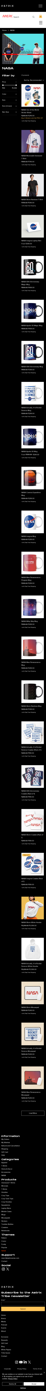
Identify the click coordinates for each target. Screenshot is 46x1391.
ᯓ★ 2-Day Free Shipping (28, 121)
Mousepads (5, 1218)
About (3, 1331)
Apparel (4, 1162)
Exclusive (4, 1337)
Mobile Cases (6, 1211)
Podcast (4, 1325)
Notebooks (5, 1230)
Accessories (5, 1172)
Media (3, 1321)
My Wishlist (5, 1142)
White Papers (6, 1350)
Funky (3, 1244)
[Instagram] (3, 1269)
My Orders (5, 1139)
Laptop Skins (6, 1208)
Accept (34, 1384)
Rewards (4, 1340)
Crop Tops (5, 1195)
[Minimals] (24, 1186)
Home (3, 1315)
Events (3, 1328)
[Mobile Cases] (24, 1211)
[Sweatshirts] (24, 1205)
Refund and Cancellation (10, 1146)
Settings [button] (23, 1388)
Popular (4, 1247)
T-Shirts (4, 1189)
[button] (40, 16)
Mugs (3, 1214)
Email (3, 1300)
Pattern (4, 1238)
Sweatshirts (5, 1205)
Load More (33, 1113)
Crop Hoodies (6, 1202)
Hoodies (4, 1192)
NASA (3, 1251)
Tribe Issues (5, 1353)
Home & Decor (6, 1169)
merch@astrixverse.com (10, 1258)
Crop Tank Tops (7, 1199)
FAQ (3, 1155)
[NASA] (24, 1175)
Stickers (4, 1221)
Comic (3, 1241)
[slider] (3, 85)
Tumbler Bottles (7, 1224)
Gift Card (4, 1152)
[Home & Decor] (24, 1169)
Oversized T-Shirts (8, 1183)
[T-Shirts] (24, 1165)
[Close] (43, 1373)
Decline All (12, 1384)
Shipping (4, 1149)
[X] (8, 1269)
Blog (3, 1346)
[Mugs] (24, 1214)
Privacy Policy (12, 1379)
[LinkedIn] (25, 1362)
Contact (4, 1261)
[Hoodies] (24, 1192)
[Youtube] (21, 1362)
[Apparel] (24, 1162)
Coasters (4, 1227)
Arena (3, 1318)
